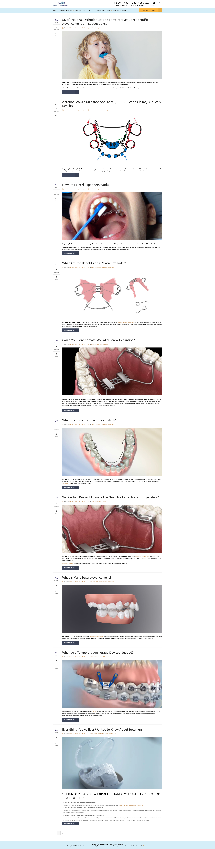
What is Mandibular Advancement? (86, 577)
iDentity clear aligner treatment (133, 805)
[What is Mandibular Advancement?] (112, 609)
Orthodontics (106, 344)
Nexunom (145, 845)
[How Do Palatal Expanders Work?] (112, 216)
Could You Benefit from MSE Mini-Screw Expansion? (98, 340)
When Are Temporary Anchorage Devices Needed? (97, 652)
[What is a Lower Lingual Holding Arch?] (112, 452)
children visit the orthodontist (126, 322)
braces (92, 501)
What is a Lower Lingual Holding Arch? (89, 420)
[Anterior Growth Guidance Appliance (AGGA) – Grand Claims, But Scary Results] (112, 139)
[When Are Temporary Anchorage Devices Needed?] (112, 684)
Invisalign (93, 581)
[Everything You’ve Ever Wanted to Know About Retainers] (112, 763)
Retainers (113, 733)
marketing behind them (142, 556)
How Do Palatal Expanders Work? (85, 184)
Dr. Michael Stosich (95, 88)
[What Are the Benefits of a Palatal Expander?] (112, 294)
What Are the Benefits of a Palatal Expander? (94, 263)
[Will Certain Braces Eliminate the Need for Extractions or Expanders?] (112, 529)
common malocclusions (96, 636)
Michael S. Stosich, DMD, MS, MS (77, 28)
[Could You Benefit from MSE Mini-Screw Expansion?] (112, 371)
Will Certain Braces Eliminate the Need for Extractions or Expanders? (110, 497)
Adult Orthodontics (95, 110)
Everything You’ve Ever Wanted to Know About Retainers (102, 729)
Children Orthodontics (96, 267)
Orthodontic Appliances (96, 28)
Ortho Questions (95, 733)
